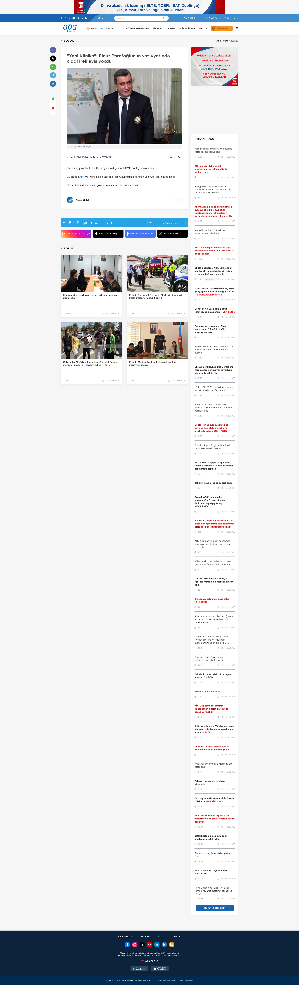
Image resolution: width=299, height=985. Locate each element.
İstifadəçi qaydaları (167, 981)
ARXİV (161, 936)
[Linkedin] (82, 18)
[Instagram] (65, 18)
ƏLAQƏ (145, 936)
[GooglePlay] (139, 969)
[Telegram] (78, 18)
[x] (142, 945)
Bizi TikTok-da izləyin (109, 233)
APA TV (203, 28)
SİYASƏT (157, 28)
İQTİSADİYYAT (186, 28)
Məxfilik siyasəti (186, 981)
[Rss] (86, 18)
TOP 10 (177, 936)
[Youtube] (73, 18)
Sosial (234, 40)
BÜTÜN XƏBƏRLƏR (137, 28)
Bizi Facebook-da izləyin (141, 233)
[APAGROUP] (149, 961)
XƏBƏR (170, 28)
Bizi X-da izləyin (171, 233)
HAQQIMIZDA (125, 936)
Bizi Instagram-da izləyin (78, 233)
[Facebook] (61, 18)
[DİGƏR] (235, 28)
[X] (69, 18)
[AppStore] (160, 969)
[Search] (164, 18)
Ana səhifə (222, 41)
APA (81, 176)
